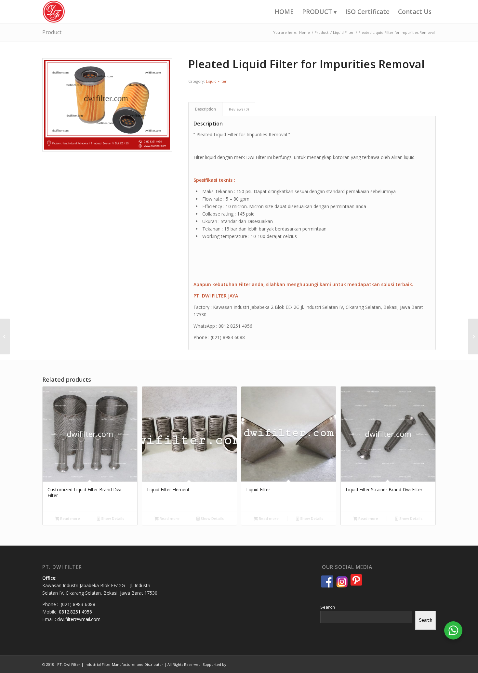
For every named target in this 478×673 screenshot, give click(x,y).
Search (327, 607)
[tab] (205, 109)
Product (51, 32)
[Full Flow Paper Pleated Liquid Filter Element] (473, 336)
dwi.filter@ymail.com (78, 619)
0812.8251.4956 (75, 612)
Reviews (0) (239, 109)
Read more (69, 518)
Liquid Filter (216, 81)
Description (205, 109)
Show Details (112, 518)
